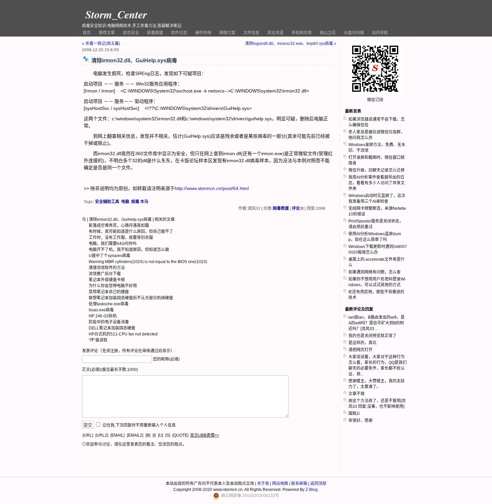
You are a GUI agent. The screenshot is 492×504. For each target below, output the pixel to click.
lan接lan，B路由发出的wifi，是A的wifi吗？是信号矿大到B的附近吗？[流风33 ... (376, 323)
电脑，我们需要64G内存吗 (113, 243)
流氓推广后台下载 (105, 273)
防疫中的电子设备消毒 (109, 322)
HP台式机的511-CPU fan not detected (123, 334)
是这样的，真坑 (362, 342)
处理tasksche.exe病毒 (109, 304)
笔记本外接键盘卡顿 (107, 279)
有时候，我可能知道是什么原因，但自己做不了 (131, 231)
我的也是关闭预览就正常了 (372, 335)
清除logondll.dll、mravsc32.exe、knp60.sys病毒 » (290, 43)
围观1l (354, 413)
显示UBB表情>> (204, 435)
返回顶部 (318, 483)
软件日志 (179, 32)
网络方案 (227, 32)
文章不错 (356, 393)
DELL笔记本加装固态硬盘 (112, 328)
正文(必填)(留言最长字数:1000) (110, 369)
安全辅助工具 (107, 201)
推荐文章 (107, 32)
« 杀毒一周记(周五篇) (101, 43)
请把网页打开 (360, 350)
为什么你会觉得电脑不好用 (113, 286)
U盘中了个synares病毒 (109, 255)
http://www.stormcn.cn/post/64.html (212, 188)
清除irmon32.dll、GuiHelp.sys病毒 (120, 219)
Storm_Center (116, 14)
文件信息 (251, 32)
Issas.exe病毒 (101, 310)
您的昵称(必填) (166, 359)
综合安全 (131, 32)
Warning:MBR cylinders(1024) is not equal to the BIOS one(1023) (148, 261)
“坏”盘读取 (98, 340)
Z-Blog (312, 489)
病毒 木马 (139, 201)
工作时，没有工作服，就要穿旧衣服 (121, 237)
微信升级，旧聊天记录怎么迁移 (376, 170)
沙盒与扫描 (354, 32)
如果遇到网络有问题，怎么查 (374, 272)
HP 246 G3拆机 (103, 316)
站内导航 (380, 32)
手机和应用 (302, 32)
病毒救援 (155, 32)
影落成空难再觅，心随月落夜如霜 (119, 225)
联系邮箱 (299, 483)
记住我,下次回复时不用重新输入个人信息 (139, 425)
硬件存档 (203, 32)
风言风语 (275, 32)
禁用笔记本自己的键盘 (109, 292)
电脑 (125, 201)
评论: (298, 208)
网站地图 (280, 483)
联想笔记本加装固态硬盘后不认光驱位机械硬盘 (131, 298)
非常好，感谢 (360, 420)
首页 (87, 32)
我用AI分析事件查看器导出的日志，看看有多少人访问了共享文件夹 (376, 183)
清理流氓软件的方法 (107, 267)
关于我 (263, 483)
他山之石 (328, 32)
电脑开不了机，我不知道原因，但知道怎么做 (129, 249)
